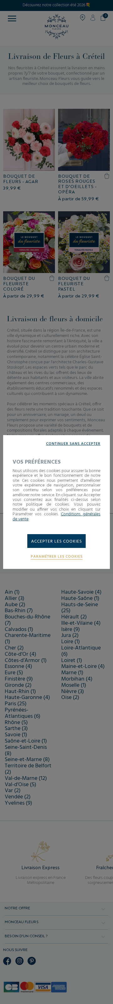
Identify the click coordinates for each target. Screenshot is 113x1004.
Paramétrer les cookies (57, 557)
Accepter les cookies (56, 541)
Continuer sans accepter (73, 444)
